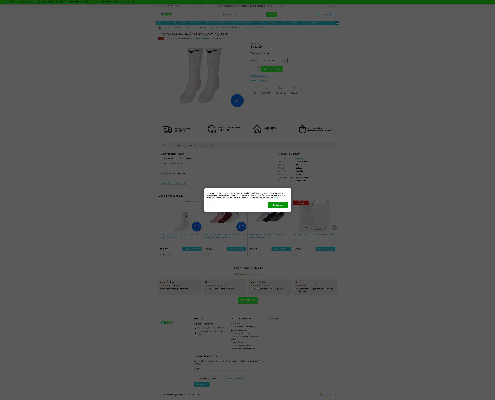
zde (276, 197)
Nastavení (211, 204)
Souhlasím (278, 205)
